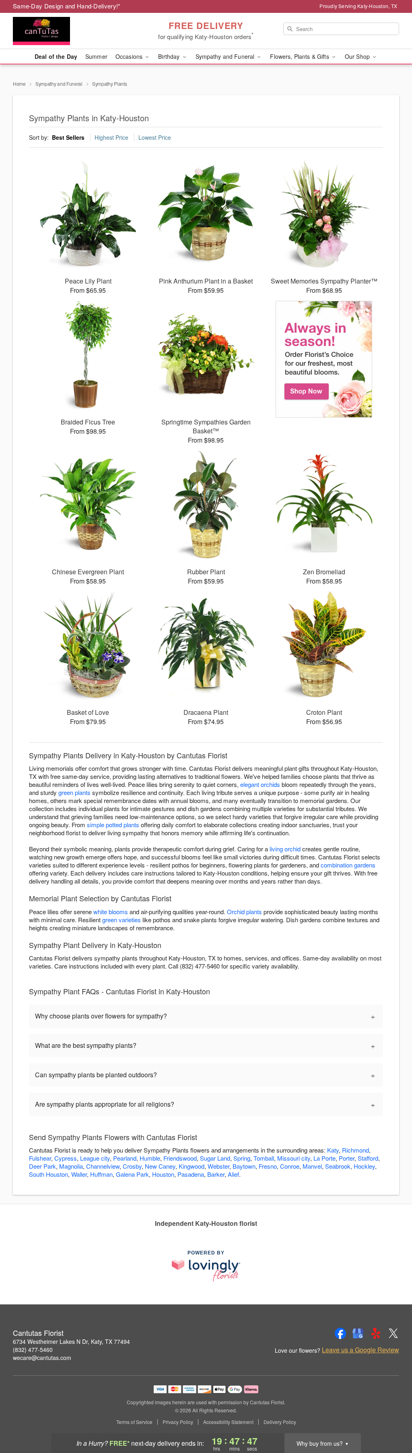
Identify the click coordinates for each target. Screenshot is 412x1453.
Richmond (355, 1150)
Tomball (263, 1158)
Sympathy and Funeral (58, 83)
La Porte (324, 1158)
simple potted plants (113, 824)
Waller (79, 1174)
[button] (391, 1419)
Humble (150, 1158)
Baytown (244, 1166)
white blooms (110, 911)
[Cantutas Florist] (71, 31)
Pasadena (190, 1174)
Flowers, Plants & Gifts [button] (300, 56)
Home (19, 83)
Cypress (65, 1158)
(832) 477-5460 (33, 1349)
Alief (233, 1174)
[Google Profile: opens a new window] (358, 1333)
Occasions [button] (129, 56)
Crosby (132, 1166)
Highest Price (111, 137)
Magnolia (71, 1166)
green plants (74, 792)
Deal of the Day (56, 56)
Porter (346, 1158)
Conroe (289, 1166)
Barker (216, 1174)
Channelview (102, 1166)
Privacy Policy (178, 1422)
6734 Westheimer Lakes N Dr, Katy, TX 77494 (71, 1341)
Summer (96, 56)
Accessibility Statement (228, 1422)
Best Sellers (68, 137)
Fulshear (40, 1158)
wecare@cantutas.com (42, 1358)
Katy (333, 1150)
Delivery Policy (280, 1422)
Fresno (268, 1166)
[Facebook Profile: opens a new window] (340, 1333)
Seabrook (337, 1166)
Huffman (101, 1174)
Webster (218, 1166)
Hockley (364, 1166)
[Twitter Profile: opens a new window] (393, 1333)
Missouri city (293, 1158)
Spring (241, 1158)
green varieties (121, 919)
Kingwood (191, 1166)
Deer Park (42, 1166)
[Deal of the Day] (324, 359)
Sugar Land (215, 1158)
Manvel (312, 1166)
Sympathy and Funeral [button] (226, 56)
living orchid (285, 848)
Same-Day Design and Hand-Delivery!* (67, 6)
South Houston (48, 1174)
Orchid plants (244, 911)
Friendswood (180, 1158)
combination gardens (348, 865)
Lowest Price (154, 137)
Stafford (368, 1158)
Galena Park (132, 1174)
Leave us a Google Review (360, 1349)
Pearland (124, 1158)
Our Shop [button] (358, 56)
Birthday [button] (169, 56)
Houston (163, 1174)
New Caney (160, 1166)
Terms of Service (134, 1422)
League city (95, 1158)
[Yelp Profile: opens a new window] (375, 1333)
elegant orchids (260, 784)
